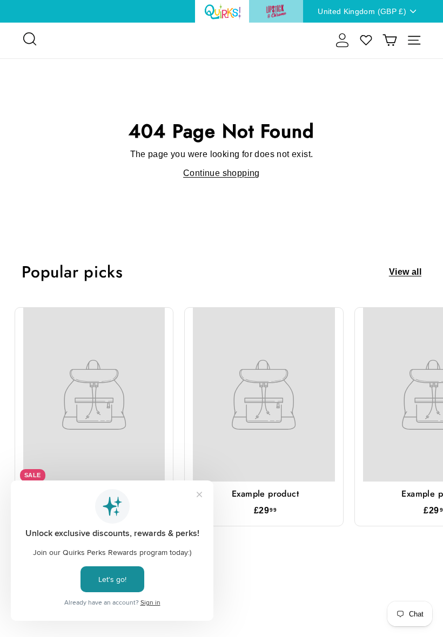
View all (405, 272)
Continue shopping (221, 173)
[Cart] (389, 40)
